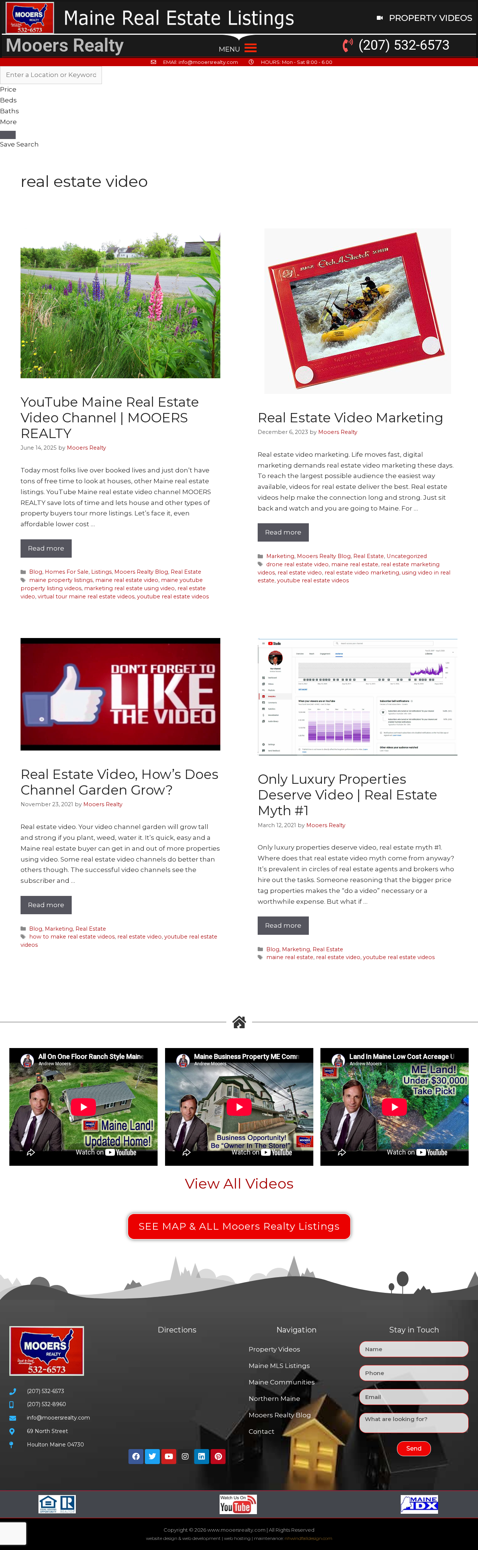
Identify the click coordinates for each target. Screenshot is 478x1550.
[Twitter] (152, 1456)
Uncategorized (407, 556)
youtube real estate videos (173, 596)
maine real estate (354, 564)
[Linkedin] (201, 1456)
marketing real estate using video (129, 588)
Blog (35, 571)
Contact (261, 1431)
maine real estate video (126, 580)
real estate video (299, 572)
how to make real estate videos (72, 936)
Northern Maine (274, 1398)
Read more (46, 548)
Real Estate (186, 571)
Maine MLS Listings (279, 1365)
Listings (101, 571)
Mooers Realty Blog (141, 571)
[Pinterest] (218, 1456)
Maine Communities (282, 1382)
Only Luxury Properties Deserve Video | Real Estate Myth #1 (347, 795)
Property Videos (274, 1349)
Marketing (280, 556)
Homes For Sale (67, 571)
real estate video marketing (362, 572)
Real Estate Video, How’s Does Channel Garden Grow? (119, 782)
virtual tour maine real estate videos (86, 596)
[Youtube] (168, 1456)
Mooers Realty (65, 45)
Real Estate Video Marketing (350, 418)
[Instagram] (185, 1456)
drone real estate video (297, 564)
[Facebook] (135, 1456)
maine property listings (61, 580)
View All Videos (239, 1183)
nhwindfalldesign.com (308, 1538)
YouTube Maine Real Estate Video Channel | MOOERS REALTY (110, 417)
